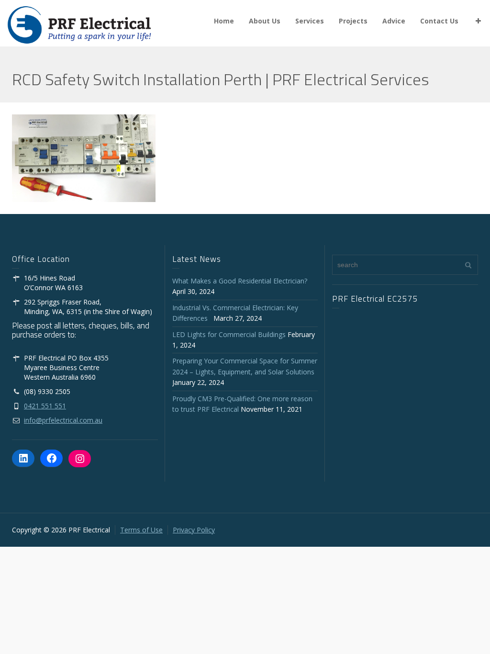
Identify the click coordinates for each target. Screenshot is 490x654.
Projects (353, 20)
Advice (393, 20)
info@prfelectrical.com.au (63, 420)
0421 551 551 (45, 405)
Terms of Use (141, 529)
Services (309, 20)
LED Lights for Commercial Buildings (229, 334)
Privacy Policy (194, 529)
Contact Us (439, 20)
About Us (264, 20)
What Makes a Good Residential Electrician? (239, 280)
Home (224, 20)
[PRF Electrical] (79, 24)
